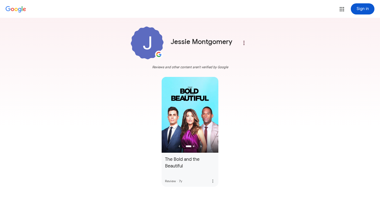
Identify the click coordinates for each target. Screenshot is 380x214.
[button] (341, 9)
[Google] (16, 9)
